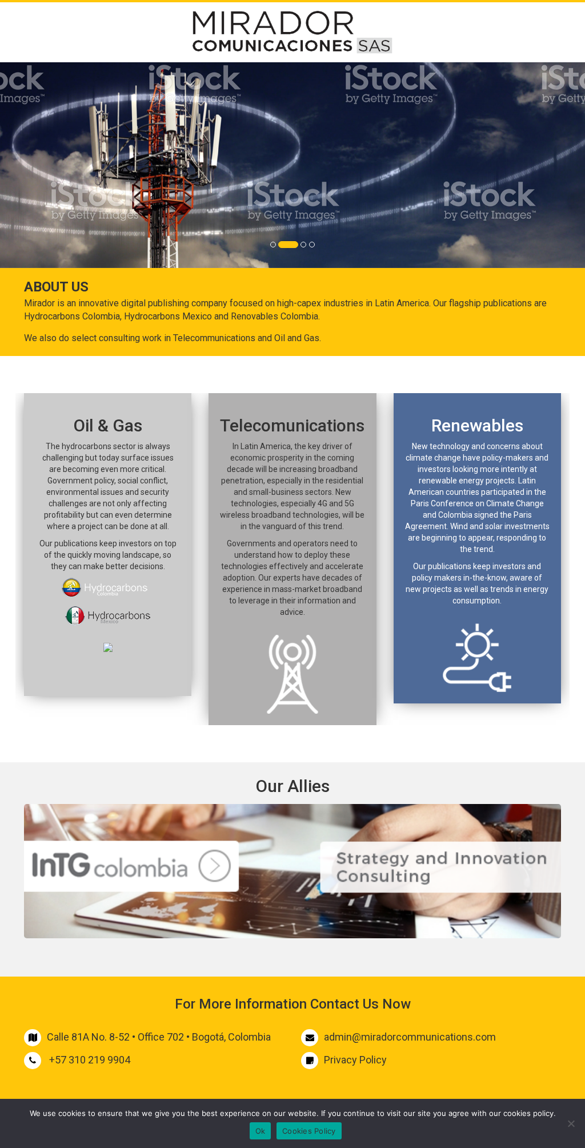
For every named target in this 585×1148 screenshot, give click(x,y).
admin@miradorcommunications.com (410, 1037)
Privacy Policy (355, 1060)
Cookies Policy (309, 1130)
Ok (260, 1130)
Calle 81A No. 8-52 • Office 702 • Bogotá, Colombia (159, 1037)
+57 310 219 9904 (89, 1060)
